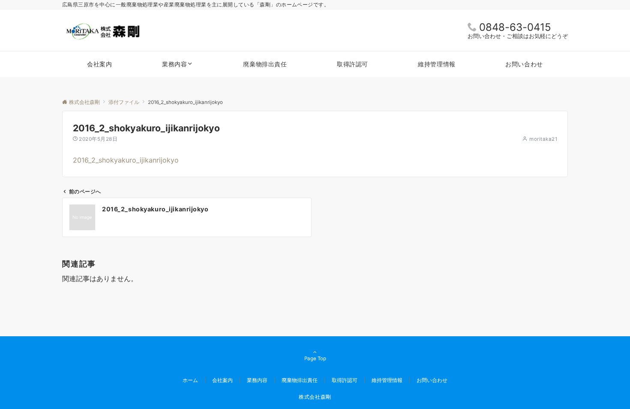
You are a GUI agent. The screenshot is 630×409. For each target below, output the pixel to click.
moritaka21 (543, 139)
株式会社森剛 (315, 397)
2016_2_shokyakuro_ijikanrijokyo (126, 160)
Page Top (315, 359)
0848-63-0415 (515, 27)
